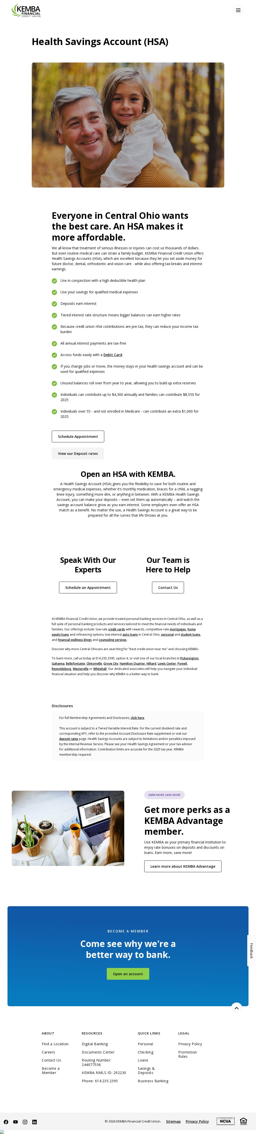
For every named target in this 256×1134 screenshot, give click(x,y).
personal (167, 634)
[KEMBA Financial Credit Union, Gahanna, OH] (26, 10)
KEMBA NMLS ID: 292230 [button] (104, 1072)
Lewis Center (167, 663)
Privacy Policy (190, 1044)
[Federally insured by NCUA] (225, 1120)
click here (137, 718)
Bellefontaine (75, 663)
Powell (182, 663)
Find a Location (55, 1044)
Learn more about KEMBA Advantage (182, 866)
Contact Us (168, 587)
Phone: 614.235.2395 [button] (100, 1081)
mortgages (178, 629)
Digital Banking (95, 1044)
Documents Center (98, 1052)
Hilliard (151, 663)
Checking (145, 1052)
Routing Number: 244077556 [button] (96, 1062)
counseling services (112, 640)
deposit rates (68, 739)
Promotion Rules (187, 1054)
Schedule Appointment (81, 436)
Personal (145, 1044)
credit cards (116, 629)
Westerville (80, 669)
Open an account (131, 973)
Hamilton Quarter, (133, 663)
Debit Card (113, 354)
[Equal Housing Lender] (243, 1120)
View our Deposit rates (81, 453)
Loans (143, 1060)
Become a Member (51, 1070)
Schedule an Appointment (91, 587)
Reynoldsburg (61, 669)
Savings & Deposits (146, 1070)
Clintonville (94, 663)
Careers (48, 1052)
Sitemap (173, 1121)
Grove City (111, 663)
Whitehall (99, 669)
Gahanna (58, 663)
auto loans (130, 634)
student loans (190, 634)
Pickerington (189, 658)
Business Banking (154, 1081)
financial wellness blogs (75, 640)
